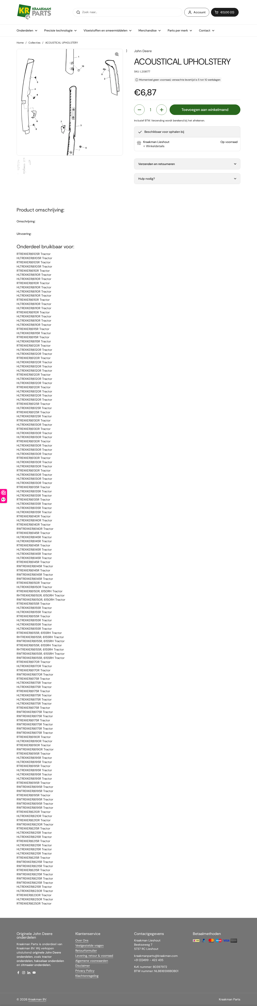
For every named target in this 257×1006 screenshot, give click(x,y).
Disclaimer (82, 966)
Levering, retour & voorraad (94, 956)
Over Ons (81, 940)
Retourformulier (86, 950)
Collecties (34, 42)
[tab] (154, 146)
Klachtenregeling (86, 976)
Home (20, 42)
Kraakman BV (37, 999)
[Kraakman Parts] (34, 12)
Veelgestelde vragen (89, 945)
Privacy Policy (84, 971)
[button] (225, 12)
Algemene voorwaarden (91, 961)
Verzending (158, 120)
